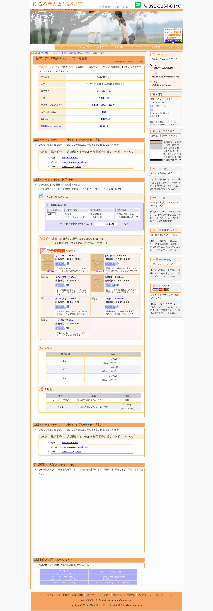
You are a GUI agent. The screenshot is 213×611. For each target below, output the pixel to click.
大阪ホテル (91, 594)
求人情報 (155, 47)
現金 (69, 214)
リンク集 (153, 594)
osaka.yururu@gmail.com (75, 162)
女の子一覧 (137, 47)
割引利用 (97, 217)
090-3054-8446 (70, 157)
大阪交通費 (77, 594)
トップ (64, 47)
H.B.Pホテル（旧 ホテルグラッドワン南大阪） (64, 572)
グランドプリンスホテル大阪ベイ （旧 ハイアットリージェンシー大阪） (64, 578)
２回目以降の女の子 (128, 217)
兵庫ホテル (104, 594)
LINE (161, 83)
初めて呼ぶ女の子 (127, 214)
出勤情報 (118, 47)
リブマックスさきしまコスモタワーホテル (113, 583)
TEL (162, 67)
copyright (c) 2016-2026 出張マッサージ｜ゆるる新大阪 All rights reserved (106, 605)
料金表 (100, 47)
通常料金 (97, 214)
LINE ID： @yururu (71, 166)
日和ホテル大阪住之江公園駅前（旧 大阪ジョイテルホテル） (113, 578)
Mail (165, 75)
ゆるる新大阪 (47, 4)
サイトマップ (167, 594)
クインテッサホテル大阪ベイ (113, 572)
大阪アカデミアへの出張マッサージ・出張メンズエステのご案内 (54, 10)
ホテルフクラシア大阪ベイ (64, 583)
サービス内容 (82, 47)
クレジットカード (76, 217)
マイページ (173, 47)
